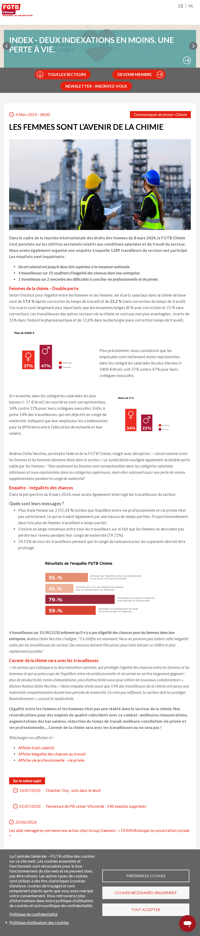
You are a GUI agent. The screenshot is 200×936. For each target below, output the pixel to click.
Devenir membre (134, 74)
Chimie (181, 114)
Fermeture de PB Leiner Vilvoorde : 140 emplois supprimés (96, 806)
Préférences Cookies (146, 876)
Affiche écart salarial (36, 747)
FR (180, 5)
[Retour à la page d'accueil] (17, 11)
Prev (7, 46)
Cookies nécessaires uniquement (145, 893)
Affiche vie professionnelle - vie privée (51, 760)
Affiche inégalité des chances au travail (52, 754)
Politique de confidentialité (33, 914)
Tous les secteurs (67, 74)
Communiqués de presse (153, 114)
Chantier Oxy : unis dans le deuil (73, 790)
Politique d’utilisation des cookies (39, 922)
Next (193, 46)
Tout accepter (145, 910)
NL (191, 5)
